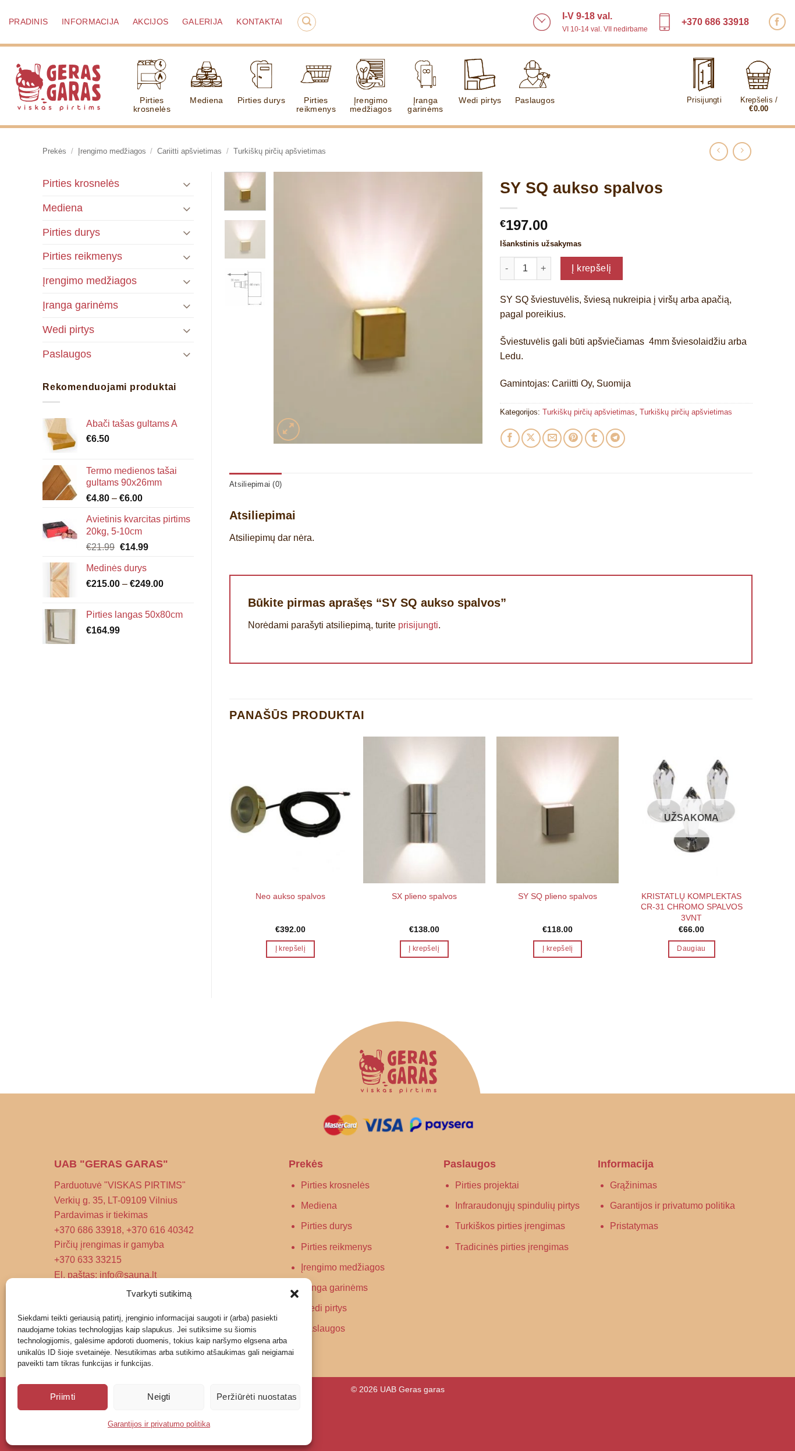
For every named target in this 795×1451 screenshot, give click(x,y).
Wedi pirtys (480, 100)
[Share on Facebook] (510, 438)
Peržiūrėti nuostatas (257, 1397)
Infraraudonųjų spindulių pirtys (517, 1206)
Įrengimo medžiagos (371, 104)
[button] (294, 1294)
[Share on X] (531, 438)
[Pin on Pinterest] (573, 438)
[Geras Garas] (58, 86)
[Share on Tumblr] (594, 438)
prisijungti (418, 625)
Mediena (206, 100)
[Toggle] (187, 184)
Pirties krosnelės (152, 104)
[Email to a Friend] (552, 438)
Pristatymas (634, 1226)
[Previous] (292, 308)
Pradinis (28, 21)
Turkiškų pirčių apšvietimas (279, 151)
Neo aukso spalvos (290, 896)
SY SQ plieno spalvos (557, 896)
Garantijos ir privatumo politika (159, 1424)
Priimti (63, 1397)
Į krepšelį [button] (290, 948)
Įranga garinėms (425, 104)
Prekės (54, 151)
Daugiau (691, 948)
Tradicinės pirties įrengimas (512, 1247)
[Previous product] (742, 151)
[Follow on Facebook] (777, 21)
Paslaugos (535, 100)
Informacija (90, 21)
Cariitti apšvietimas (189, 151)
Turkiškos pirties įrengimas (510, 1226)
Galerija (202, 21)
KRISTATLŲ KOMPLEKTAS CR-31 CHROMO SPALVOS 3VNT (692, 906)
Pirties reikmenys (316, 104)
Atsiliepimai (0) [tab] (255, 484)
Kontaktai (259, 21)
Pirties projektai (487, 1185)
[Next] (463, 308)
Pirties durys (261, 100)
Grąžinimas (633, 1185)
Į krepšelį (592, 268)
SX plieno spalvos (424, 896)
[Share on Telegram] (615, 438)
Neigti (159, 1397)
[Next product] (718, 151)
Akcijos (150, 21)
